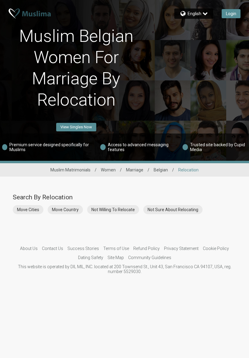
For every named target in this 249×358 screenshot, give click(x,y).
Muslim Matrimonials (70, 169)
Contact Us (52, 248)
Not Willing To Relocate (113, 209)
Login (231, 13)
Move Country (65, 209)
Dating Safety (90, 257)
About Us (29, 248)
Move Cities (28, 209)
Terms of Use (116, 248)
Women (108, 169)
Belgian (161, 169)
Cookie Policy (216, 248)
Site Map (115, 257)
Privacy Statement (181, 248)
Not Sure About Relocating (173, 209)
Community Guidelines (149, 257)
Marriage (134, 169)
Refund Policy (146, 248)
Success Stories (83, 248)
